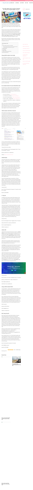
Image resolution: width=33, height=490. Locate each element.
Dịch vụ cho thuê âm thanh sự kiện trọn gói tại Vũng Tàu (6, 418)
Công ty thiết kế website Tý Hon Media (7, 45)
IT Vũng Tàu (4, 49)
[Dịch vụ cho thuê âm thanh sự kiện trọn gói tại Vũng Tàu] (6, 386)
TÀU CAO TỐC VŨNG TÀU (26, 50)
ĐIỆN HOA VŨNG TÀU (26, 46)
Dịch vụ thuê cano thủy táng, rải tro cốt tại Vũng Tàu (5, 484)
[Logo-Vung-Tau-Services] (1, 2)
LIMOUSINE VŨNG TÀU (26, 48)
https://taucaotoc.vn (13, 94)
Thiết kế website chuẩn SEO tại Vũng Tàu (9, 47)
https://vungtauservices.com (8, 154)
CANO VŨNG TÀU (25, 44)
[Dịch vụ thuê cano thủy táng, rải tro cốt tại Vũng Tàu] (6, 452)
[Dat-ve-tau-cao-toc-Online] (27, 16)
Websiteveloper (5, 48)
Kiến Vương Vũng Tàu (5, 52)
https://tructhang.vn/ (15, 95)
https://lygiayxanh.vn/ (17, 98)
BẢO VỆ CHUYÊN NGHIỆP (26, 61)
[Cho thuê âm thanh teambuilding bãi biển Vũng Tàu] (16, 359)
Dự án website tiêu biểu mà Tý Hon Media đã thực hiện (10, 46)
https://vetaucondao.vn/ (16, 97)
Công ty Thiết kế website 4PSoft (7, 51)
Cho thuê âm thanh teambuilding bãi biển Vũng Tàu (16, 364)
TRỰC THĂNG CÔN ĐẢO (26, 52)
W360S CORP (4, 50)
